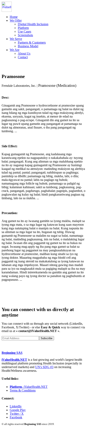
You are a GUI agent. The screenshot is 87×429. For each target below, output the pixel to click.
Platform (23, 28)
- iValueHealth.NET (29, 386)
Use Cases (24, 31)
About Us (24, 53)
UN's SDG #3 (44, 367)
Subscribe (46, 338)
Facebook (16, 417)
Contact (23, 57)
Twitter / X (17, 413)
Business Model (28, 46)
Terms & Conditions (23, 390)
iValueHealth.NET (14, 359)
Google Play (18, 410)
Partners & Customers (32, 42)
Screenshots (25, 35)
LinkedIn (15, 406)
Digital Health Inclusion (33, 24)
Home (14, 17)
